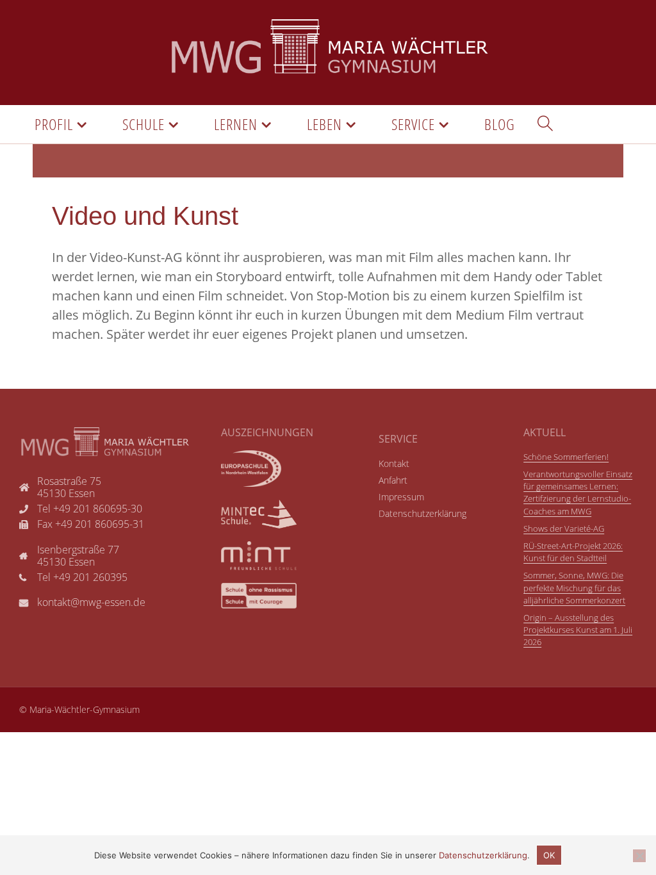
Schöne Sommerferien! (566, 456)
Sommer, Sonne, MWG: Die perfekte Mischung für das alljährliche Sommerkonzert (574, 587)
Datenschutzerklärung (483, 855)
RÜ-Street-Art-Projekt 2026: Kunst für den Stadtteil (573, 552)
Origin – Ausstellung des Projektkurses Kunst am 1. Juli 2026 (577, 630)
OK (549, 855)
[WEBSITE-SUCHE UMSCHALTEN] (545, 124)
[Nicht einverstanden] (639, 856)
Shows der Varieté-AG (563, 528)
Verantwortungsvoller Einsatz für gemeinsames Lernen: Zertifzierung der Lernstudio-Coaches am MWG (577, 492)
